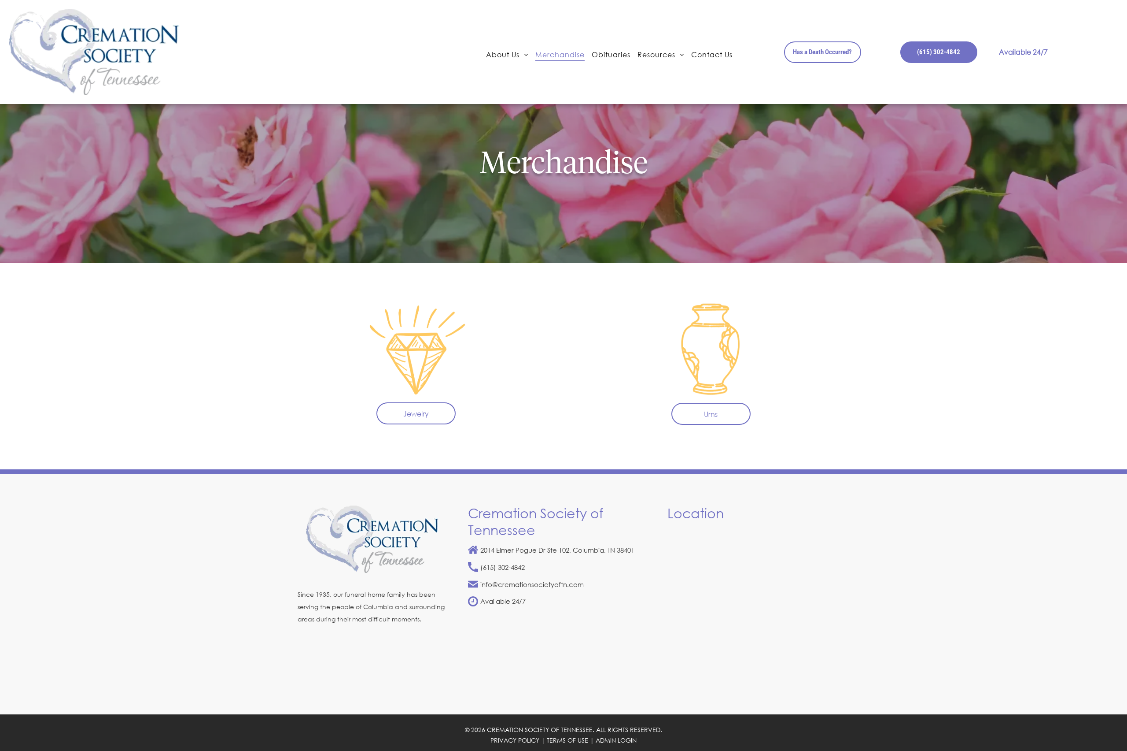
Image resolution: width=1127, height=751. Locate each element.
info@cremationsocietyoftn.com (532, 584)
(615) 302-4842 (502, 567)
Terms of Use (567, 740)
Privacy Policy (514, 740)
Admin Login (616, 740)
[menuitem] (507, 54)
